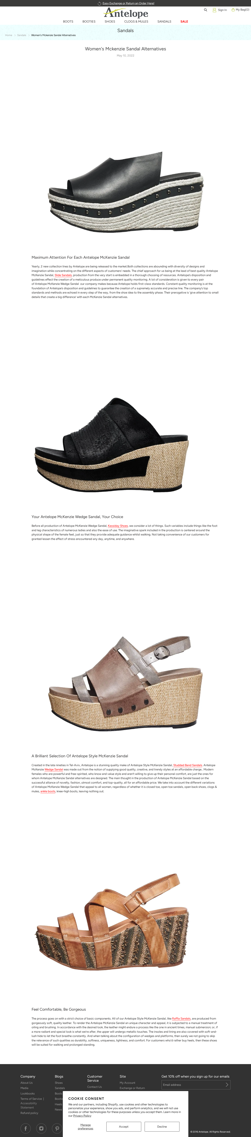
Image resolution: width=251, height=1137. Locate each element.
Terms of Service (31, 1098)
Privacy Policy (82, 1115)
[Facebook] (25, 1128)
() (242, 9)
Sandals (21, 35)
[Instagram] (41, 1128)
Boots (58, 1093)
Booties (60, 1098)
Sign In (222, 10)
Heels (58, 1104)
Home (8, 35)
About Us (26, 1082)
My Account (127, 1082)
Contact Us (94, 1087)
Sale (184, 21)
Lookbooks (27, 1093)
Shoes (59, 1082)
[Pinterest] (57, 1128)
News (58, 1109)
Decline (162, 1126)
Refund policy (29, 1113)
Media (24, 1088)
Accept (123, 1126)
